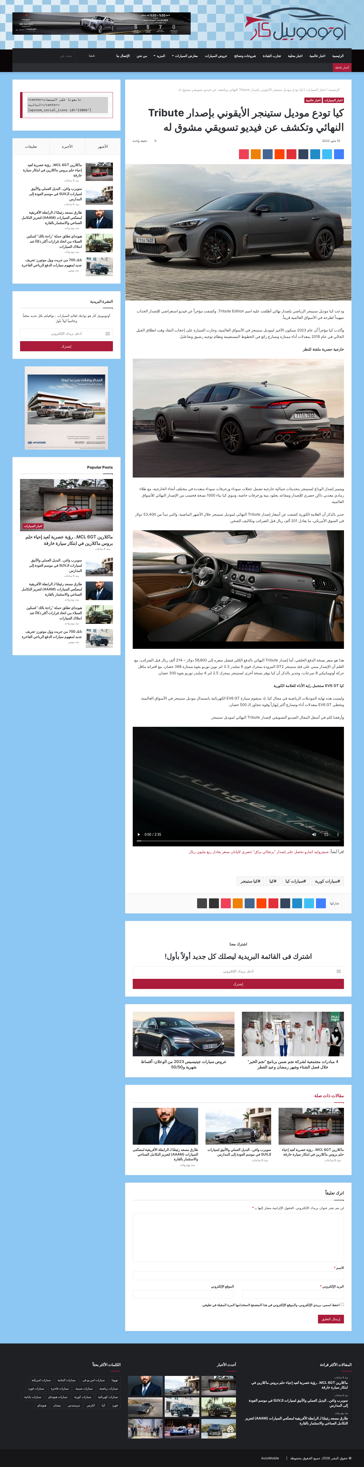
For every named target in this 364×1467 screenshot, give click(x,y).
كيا (271, 881)
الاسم (339, 1268)
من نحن (142, 56)
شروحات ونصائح (245, 56)
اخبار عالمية (317, 56)
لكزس (91, 1405)
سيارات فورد (36, 1388)
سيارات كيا (294, 881)
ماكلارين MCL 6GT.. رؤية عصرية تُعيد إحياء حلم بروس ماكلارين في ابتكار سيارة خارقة (52, 170)
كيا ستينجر (249, 881)
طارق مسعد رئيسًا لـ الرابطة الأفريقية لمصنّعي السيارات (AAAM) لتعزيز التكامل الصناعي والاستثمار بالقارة (165, 1154)
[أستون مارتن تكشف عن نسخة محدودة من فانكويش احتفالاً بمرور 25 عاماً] (145, 1407)
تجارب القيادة (272, 56)
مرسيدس (74, 1405)
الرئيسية (338, 56)
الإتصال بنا (123, 56)
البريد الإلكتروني (332, 1286)
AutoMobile (270, 1458)
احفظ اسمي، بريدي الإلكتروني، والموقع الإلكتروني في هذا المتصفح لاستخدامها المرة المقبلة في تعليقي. (271, 1305)
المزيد (161, 56)
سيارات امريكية (41, 1380)
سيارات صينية (84, 1388)
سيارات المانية (67, 1380)
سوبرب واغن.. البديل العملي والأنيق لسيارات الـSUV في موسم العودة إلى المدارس (55, 193)
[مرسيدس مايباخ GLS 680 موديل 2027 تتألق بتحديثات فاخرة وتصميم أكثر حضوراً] (218, 1429)
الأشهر (103, 146)
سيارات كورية (326, 881)
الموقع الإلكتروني (222, 1286)
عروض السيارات (216, 56)
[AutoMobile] (297, 24)
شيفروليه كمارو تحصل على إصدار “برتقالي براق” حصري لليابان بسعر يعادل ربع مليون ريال (259, 851)
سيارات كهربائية (108, 1397)
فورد (115, 1405)
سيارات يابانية (32, 1397)
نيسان (57, 1405)
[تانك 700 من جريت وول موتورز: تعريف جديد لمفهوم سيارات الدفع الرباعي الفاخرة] (99, 266)
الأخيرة (67, 146)
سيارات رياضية (109, 1388)
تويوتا (115, 1380)
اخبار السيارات (316, 90)
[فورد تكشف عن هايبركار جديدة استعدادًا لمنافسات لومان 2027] (182, 1429)
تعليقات (31, 146)
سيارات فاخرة (60, 1388)
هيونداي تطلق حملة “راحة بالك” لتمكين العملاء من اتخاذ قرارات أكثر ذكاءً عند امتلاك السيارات (54, 241)
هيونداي (41, 1405)
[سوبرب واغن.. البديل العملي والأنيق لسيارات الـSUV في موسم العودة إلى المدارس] (238, 1126)
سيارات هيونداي (57, 1397)
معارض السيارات (186, 56)
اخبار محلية (295, 56)
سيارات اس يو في (93, 1380)
